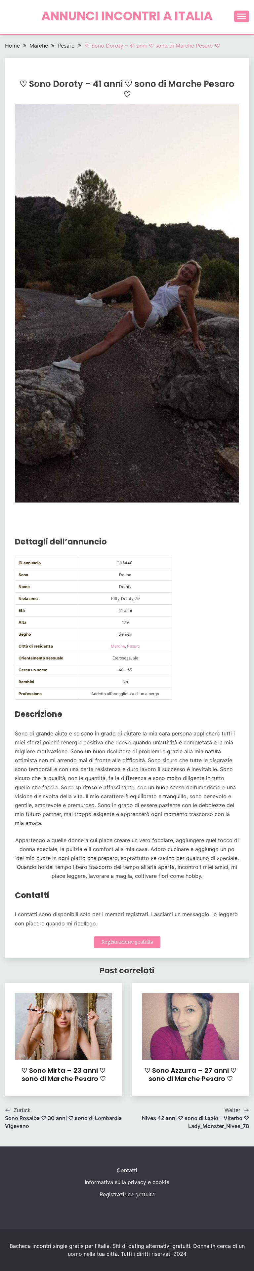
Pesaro (133, 646)
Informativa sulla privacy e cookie (127, 1182)
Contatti (127, 1170)
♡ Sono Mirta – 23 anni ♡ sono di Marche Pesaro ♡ (63, 1074)
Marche (118, 646)
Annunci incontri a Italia (127, 15)
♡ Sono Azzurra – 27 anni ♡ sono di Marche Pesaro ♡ (190, 1074)
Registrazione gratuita (127, 942)
